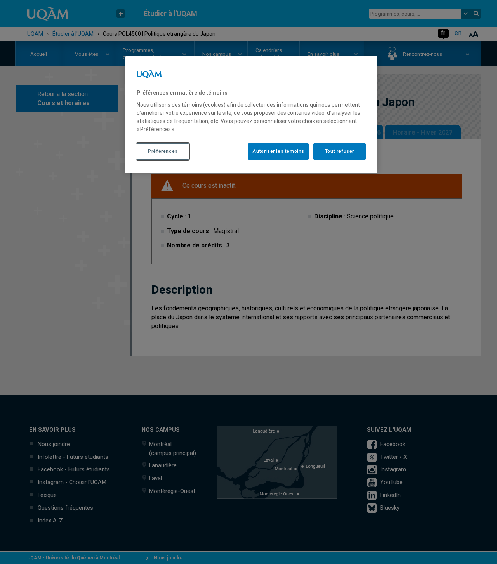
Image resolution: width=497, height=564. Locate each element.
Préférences (163, 151)
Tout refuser (339, 151)
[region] (251, 114)
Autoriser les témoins (278, 151)
